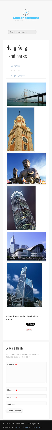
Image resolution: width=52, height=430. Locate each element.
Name (12, 390)
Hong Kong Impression (19, 75)
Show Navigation (42, 26)
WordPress (37, 427)
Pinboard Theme (21, 427)
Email (12, 397)
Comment (12, 365)
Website (11, 404)
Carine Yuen (15, 66)
